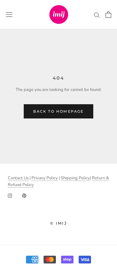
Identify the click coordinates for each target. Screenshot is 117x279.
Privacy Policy (45, 178)
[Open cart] (108, 14)
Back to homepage (58, 111)
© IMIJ (58, 223)
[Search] (97, 14)
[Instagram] (10, 195)
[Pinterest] (24, 195)
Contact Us (18, 178)
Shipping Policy (75, 178)
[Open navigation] (9, 14)
